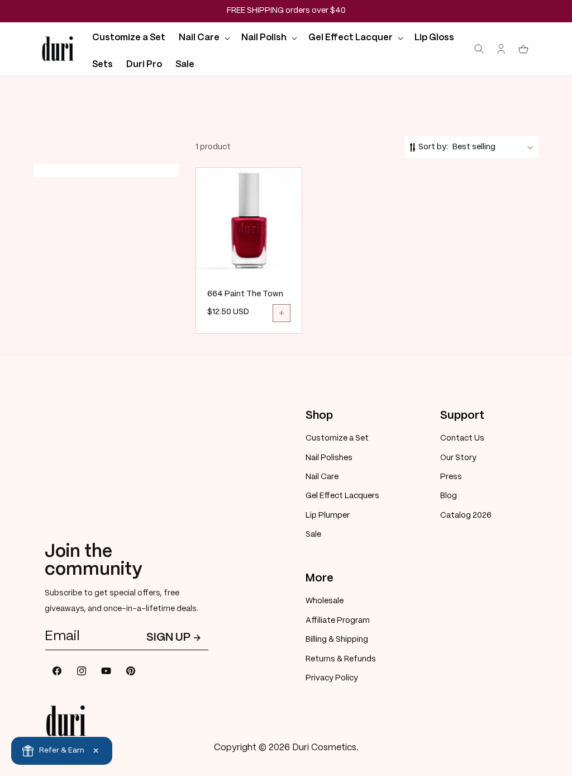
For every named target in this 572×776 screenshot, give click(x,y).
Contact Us (462, 438)
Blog (448, 496)
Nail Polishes (329, 458)
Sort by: (433, 147)
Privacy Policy (332, 678)
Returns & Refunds (341, 659)
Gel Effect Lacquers (342, 496)
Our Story (458, 458)
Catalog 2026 (466, 515)
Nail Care (322, 477)
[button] (203, 38)
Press (451, 477)
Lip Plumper (328, 515)
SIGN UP (168, 637)
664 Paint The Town (245, 294)
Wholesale (325, 601)
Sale (313, 534)
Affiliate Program (338, 620)
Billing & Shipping (337, 639)
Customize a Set (337, 438)
